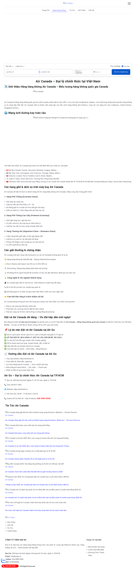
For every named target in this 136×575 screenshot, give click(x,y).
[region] (68, 38)
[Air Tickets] (68, 3)
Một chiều (8, 66)
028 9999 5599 (44, 398)
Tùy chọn (126, 66)
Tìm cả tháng (115, 66)
